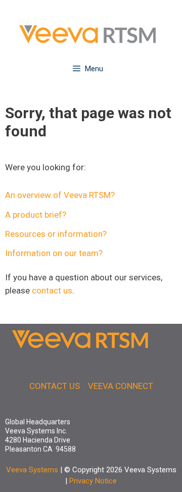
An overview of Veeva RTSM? (60, 195)
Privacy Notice (93, 480)
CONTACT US (54, 386)
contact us (52, 290)
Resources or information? (56, 234)
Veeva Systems (32, 469)
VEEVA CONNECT (120, 386)
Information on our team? (54, 253)
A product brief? (35, 215)
